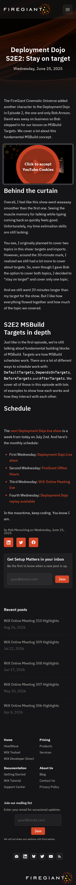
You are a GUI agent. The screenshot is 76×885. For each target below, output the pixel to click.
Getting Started (15, 774)
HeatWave (11, 746)
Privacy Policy (49, 786)
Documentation (15, 768)
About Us (46, 768)
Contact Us (47, 780)
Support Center (14, 786)
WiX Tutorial (12, 780)
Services (45, 752)
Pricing (45, 739)
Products (46, 746)
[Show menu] (67, 9)
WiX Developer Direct (19, 758)
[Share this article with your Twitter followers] (21, 542)
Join (62, 579)
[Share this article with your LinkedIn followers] (8, 542)
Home (8, 739)
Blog (43, 774)
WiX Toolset (12, 752)
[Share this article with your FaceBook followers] (33, 542)
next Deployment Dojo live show (36, 430)
